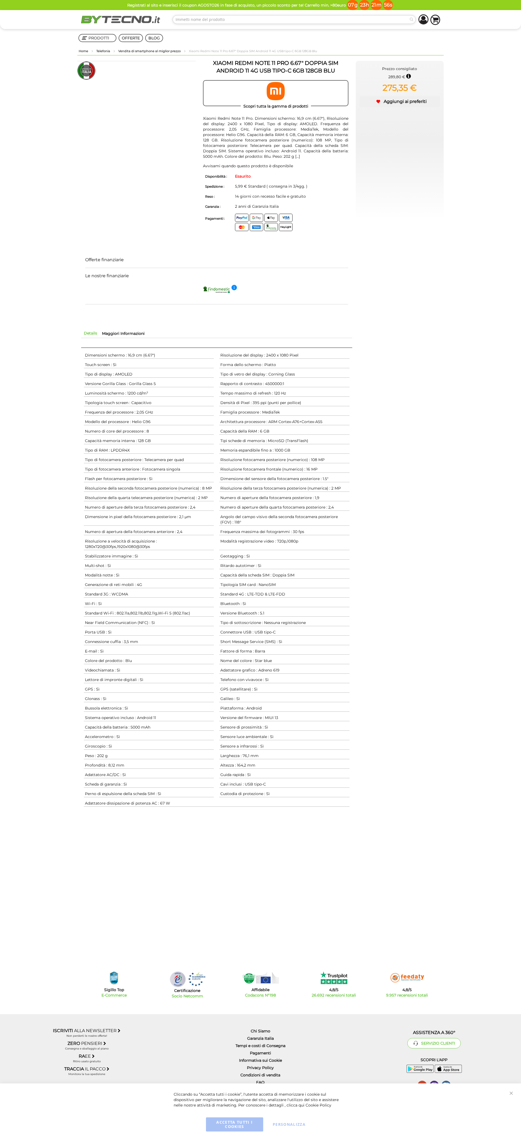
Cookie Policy (318, 1105)
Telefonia (103, 51)
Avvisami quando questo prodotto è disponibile (248, 165)
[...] (297, 156)
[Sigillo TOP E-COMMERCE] (114, 978)
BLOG (154, 38)
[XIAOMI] (275, 93)
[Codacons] (260, 978)
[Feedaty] (407, 978)
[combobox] (294, 19)
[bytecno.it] (120, 20)
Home (84, 51)
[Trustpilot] (334, 978)
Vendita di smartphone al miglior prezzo (150, 51)
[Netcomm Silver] (177, 979)
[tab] (90, 333)
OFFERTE (131, 38)
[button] (400, 101)
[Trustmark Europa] (196, 979)
